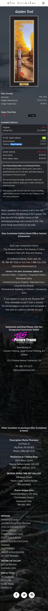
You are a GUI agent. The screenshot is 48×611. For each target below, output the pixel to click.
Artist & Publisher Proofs (13, 526)
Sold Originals (8, 548)
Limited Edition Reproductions (16, 522)
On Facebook (7, 576)
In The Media (7, 583)
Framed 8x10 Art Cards (12, 533)
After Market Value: (10, 158)
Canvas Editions (8, 530)
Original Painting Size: (9, 100)
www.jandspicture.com (24, 369)
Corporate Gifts (8, 567)
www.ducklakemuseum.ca (24, 265)
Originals (5, 544)
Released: (5, 97)
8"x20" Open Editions (11, 537)
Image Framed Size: (9, 104)
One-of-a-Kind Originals (12, 551)
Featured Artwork (9, 519)
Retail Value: (8, 155)
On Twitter (6, 580)
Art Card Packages (10, 555)
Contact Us (6, 587)
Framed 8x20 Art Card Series (14, 541)
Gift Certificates (9, 564)
